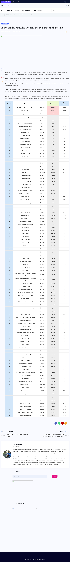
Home (2, 15)
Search (54, 476)
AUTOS (17, 10)
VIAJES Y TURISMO (26, 10)
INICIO (2, 10)
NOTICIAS (9, 10)
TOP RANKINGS (38, 10)
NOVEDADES (9, 15)
